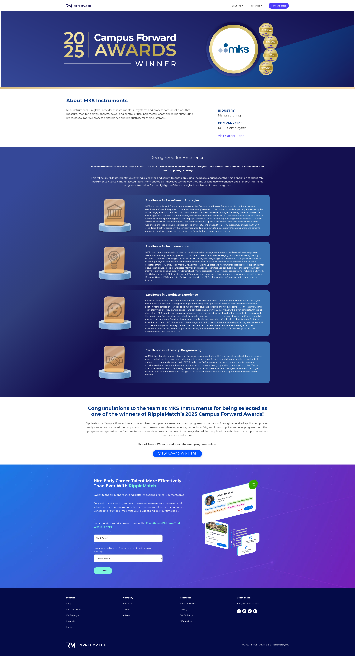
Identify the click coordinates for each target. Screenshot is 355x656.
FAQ (68, 603)
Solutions (236, 6)
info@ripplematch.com (248, 603)
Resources (255, 6)
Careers (126, 609)
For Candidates (278, 6)
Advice (126, 615)
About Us (127, 603)
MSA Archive (186, 621)
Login (69, 627)
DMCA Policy (186, 615)
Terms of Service (188, 603)
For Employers (73, 615)
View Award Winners (177, 453)
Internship (71, 621)
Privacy (183, 609)
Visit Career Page (231, 136)
